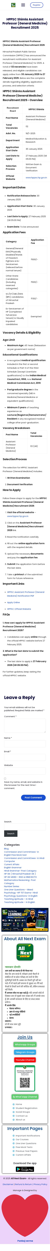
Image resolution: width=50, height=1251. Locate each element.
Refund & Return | (24, 1184)
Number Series (11, 886)
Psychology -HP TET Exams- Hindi (21, 892)
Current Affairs (11, 864)
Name (8, 737)
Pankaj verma (25, 1240)
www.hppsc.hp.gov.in (36, 177)
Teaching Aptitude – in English (19, 902)
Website (8, 765)
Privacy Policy (40, 1184)
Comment (10, 716)
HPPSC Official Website (19, 608)
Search (7, 821)
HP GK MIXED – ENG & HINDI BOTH (20, 877)
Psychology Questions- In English (21, 895)
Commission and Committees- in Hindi (24, 858)
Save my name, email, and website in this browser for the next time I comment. (23, 785)
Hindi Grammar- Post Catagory (20, 870)
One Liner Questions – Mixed (18, 889)
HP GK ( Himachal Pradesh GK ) (20, 873)
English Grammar (12, 867)
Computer (9, 861)
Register (36, 5)
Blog (6, 848)
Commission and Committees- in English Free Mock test (21, 853)
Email (7, 751)
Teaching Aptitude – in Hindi (18, 898)
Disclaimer (8, 1184)
